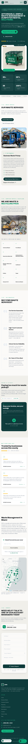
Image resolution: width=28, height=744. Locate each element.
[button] (3, 559)
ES (22, 2)
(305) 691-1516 (8, 36)
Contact (3, 711)
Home (2, 697)
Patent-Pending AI (11, 398)
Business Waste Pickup (7, 119)
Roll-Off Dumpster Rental (8, 123)
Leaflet (10, 590)
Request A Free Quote (8, 31)
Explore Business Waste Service (12, 179)
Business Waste (4, 699)
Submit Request (15, 666)
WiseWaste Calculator (5, 707)
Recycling (3, 704)
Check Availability (14, 547)
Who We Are (4, 709)
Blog (2, 716)
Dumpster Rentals (5, 702)
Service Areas (4, 714)
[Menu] (25, 2)
